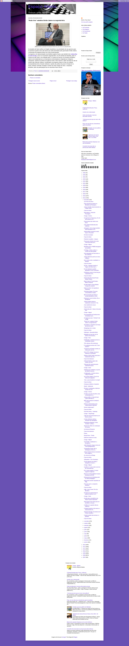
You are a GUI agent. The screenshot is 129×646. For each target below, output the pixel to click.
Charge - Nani (87, 337)
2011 (84, 549)
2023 (84, 179)
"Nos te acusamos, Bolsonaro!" (91, 70)
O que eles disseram (89, 358)
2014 (84, 197)
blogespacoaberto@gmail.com (88, 159)
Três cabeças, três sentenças (91, 343)
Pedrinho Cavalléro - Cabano (91, 239)
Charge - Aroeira (88, 215)
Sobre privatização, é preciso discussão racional (78, 586)
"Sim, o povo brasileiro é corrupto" (92, 380)
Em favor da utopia (88, 234)
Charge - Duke (87, 367)
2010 (84, 551)
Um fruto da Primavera (89, 429)
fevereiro (86, 540)
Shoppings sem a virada (90, 328)
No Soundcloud (86, 31)
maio (85, 533)
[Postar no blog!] (56, 71)
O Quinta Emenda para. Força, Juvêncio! (76, 572)
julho (85, 529)
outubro (86, 523)
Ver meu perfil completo (87, 22)
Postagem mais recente (34, 80)
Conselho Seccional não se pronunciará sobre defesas (80, 628)
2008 (84, 555)
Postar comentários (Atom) (38, 83)
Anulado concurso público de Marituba (81, 607)
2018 (84, 189)
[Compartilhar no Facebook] (58, 71)
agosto (86, 527)
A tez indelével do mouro (90, 305)
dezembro (86, 199)
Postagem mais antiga (71, 80)
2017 (84, 191)
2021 (84, 183)
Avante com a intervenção (89, 112)
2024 (84, 177)
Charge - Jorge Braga (89, 413)
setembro (86, 525)
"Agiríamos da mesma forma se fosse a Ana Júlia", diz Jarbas (93, 136)
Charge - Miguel (88, 244)
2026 (84, 172)
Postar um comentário (35, 77)
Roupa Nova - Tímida (89, 435)
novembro (86, 521)
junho (85, 531)
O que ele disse (87, 210)
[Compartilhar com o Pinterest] (59, 71)
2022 (84, 181)
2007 (84, 557)
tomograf (64, 637)
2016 (84, 193)
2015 (84, 195)
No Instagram (86, 29)
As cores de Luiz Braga (89, 455)
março (85, 538)
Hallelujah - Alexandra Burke (91, 332)
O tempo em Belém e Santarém (91, 384)
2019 (84, 187)
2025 (84, 174)
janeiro (86, 542)
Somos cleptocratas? (89, 407)
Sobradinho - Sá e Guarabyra (91, 459)
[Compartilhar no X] (57, 71)
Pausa (85, 433)
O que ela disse (87, 307)
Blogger (75, 637)
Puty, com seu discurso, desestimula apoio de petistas (80, 600)
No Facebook (86, 27)
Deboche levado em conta (90, 437)
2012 (84, 546)
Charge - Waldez (92, 100)
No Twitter (85, 33)
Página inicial (53, 80)
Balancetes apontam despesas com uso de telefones (79, 622)
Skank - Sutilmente (88, 386)
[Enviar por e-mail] (54, 71)
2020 (84, 185)
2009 (84, 553)
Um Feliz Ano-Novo (88, 201)
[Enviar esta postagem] (52, 70)
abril (85, 535)
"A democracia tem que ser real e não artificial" (78, 593)
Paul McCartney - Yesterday (90, 411)
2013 (84, 544)
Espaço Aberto (42, 6)
